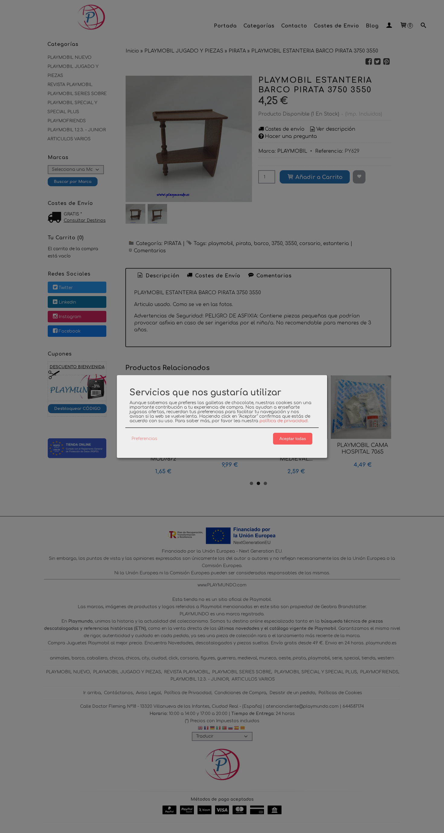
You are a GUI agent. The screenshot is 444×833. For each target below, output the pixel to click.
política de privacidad (283, 421)
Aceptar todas (292, 438)
